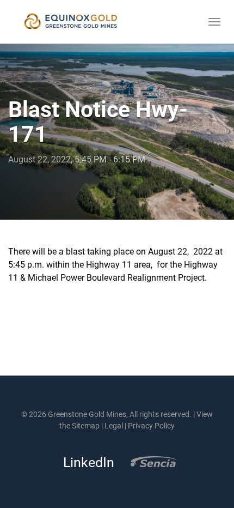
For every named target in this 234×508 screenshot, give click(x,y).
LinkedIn (85, 462)
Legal (113, 425)
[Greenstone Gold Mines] (70, 22)
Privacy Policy (151, 425)
